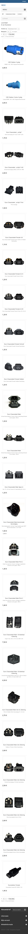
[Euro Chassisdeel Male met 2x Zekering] (14, 697)
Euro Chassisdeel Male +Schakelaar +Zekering (14, 635)
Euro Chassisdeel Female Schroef (14, 344)
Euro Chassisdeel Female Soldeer (14, 379)
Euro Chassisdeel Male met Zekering (14, 745)
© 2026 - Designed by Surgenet (13, 929)
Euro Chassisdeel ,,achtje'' (14, 132)
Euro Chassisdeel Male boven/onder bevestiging (14, 523)
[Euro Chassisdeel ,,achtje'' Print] (14, 190)
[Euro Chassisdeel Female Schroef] (14, 331)
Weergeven (3, 31)
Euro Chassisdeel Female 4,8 (14, 237)
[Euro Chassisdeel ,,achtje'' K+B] (14, 155)
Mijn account (5, 920)
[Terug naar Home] (2, 14)
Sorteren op (4, 28)
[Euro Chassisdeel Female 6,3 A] (14, 261)
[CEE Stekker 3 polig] (14, 49)
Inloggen (24, 1)
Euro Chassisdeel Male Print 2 (14, 598)
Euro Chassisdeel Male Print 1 (14, 562)
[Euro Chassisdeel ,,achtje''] (14, 120)
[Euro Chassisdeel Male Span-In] (14, 474)
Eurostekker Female (14, 885)
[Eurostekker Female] (14, 872)
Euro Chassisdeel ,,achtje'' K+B (14, 167)
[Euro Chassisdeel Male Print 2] (14, 585)
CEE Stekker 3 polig (14, 62)
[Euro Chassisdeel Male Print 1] (14, 549)
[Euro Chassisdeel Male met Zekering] (14, 732)
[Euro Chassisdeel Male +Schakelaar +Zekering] (14, 622)
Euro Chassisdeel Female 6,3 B (14, 309)
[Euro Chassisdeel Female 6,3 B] (14, 296)
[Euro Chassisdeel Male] (14, 401)
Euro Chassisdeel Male (14, 414)
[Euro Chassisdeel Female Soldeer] (14, 366)
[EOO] (3, 5)
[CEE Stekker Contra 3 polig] (14, 84)
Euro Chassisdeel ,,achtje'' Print (14, 202)
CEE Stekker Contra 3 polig (14, 97)
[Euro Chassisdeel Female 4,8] (14, 225)
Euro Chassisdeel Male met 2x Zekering (14, 710)
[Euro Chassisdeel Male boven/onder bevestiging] (14, 509)
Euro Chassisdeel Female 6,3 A (14, 274)
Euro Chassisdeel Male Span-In (14, 487)
